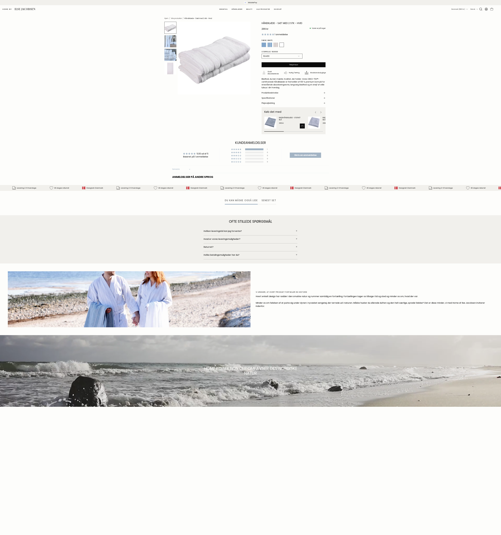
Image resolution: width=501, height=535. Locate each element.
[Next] (321, 112)
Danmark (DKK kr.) (458, 9)
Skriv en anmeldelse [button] (305, 155)
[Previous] (316, 112)
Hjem (166, 18)
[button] (481, 9)
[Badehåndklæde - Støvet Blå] (270, 123)
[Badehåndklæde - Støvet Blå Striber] (314, 123)
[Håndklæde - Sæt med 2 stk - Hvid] (170, 28)
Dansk (472, 9)
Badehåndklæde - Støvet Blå (289, 119)
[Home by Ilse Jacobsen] (19, 9)
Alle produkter (176, 18)
